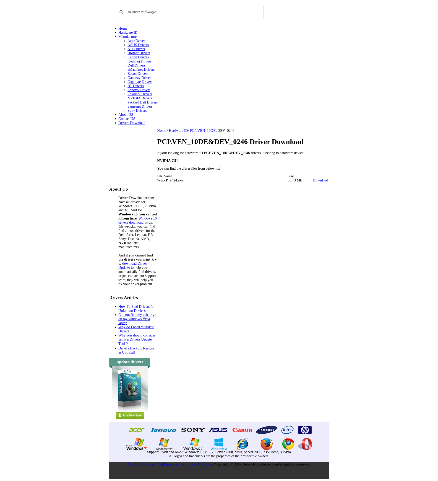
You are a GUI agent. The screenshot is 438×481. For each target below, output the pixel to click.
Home (122, 28)
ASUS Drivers (138, 45)
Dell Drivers (136, 65)
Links (191, 464)
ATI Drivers (136, 49)
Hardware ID (128, 32)
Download (320, 180)
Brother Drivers (139, 53)
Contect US (152, 464)
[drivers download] (129, 420)
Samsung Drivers (140, 106)
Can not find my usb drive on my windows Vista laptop (137, 319)
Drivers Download (131, 123)
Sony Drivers (137, 110)
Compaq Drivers (139, 61)
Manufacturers (128, 37)
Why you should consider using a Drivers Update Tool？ (136, 339)
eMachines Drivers (141, 69)
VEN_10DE (206, 130)
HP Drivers (136, 86)
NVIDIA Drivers (140, 98)
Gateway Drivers (140, 78)
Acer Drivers (137, 41)
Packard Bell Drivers (143, 102)
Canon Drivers (138, 57)
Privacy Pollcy (175, 464)
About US (125, 114)
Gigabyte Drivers (140, 82)
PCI (192, 130)
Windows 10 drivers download (137, 220)
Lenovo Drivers (139, 90)
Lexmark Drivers (140, 94)
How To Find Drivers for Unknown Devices (136, 309)
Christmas (205, 464)
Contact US (126, 119)
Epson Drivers (138, 73)
